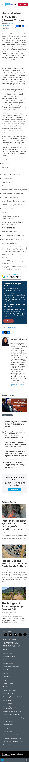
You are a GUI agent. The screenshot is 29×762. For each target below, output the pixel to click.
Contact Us (6, 676)
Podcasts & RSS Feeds (9, 690)
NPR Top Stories (13, 327)
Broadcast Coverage (9, 721)
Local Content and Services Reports (13, 741)
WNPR (11, 645)
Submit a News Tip (8, 683)
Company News (7, 653)
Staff (4, 660)
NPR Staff (4, 570)
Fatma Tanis (5, 612)
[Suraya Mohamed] (5, 341)
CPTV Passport (7, 703)
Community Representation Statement (14, 697)
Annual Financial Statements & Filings (13, 718)
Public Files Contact (7, 646)
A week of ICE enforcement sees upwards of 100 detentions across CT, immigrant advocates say (15, 434)
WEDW (13, 643)
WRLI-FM (19, 645)
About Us (5, 649)
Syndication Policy (8, 731)
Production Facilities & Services (12, 738)
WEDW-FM (6, 645)
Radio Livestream (8, 693)
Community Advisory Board (11, 666)
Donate (23, 4)
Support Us (6, 680)
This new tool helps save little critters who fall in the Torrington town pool (15, 444)
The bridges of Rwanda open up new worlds (12, 606)
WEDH (4, 643)
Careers (5, 673)
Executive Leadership (9, 656)
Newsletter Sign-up (8, 687)
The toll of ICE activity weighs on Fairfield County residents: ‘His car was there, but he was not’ (16, 465)
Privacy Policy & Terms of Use (11, 714)
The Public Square (8, 745)
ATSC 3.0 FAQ (16, 646)
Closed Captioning (8, 724)
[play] (2, 760)
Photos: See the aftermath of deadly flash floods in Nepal (14, 563)
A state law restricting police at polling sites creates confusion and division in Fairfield (16, 423)
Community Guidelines (9, 700)
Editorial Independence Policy (11, 735)
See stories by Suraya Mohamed (17, 385)
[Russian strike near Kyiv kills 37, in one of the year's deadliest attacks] (14, 511)
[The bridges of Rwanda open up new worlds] (14, 593)
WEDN (8, 643)
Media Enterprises (8, 670)
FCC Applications (8, 728)
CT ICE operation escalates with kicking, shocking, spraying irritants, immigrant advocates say (16, 454)
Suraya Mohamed (7, 24)
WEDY (16, 643)
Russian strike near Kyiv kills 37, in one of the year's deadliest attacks (14, 525)
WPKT (14, 645)
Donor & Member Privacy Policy (12, 711)
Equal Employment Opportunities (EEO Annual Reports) (14, 707)
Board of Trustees (8, 663)
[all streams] (27, 760)
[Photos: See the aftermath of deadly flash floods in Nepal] (14, 551)
